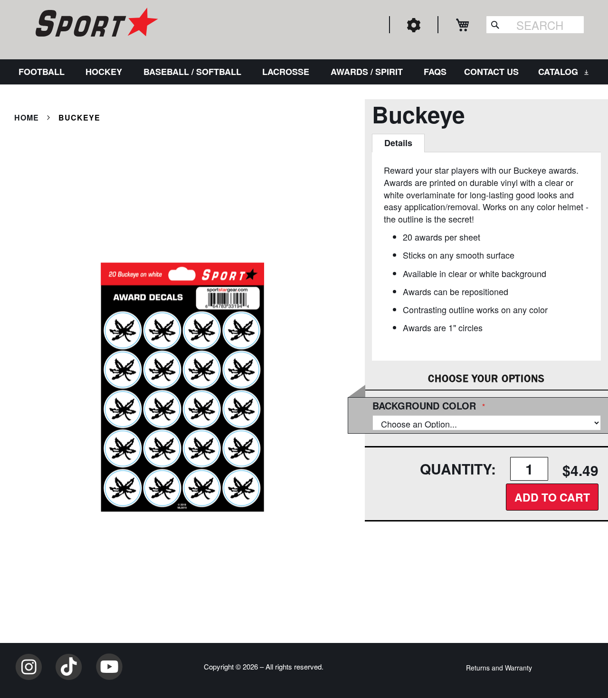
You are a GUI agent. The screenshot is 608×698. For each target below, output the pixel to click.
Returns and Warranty (499, 667)
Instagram (28, 666)
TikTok (69, 666)
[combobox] (535, 24)
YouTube (109, 666)
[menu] (304, 71)
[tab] (398, 143)
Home (26, 117)
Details (398, 143)
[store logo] (95, 23)
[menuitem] (43, 71)
